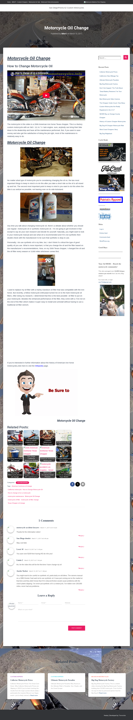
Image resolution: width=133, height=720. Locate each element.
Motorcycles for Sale (34, 2)
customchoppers (22, 482)
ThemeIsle (122, 715)
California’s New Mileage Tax (109, 76)
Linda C (20, 560)
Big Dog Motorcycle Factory (109, 84)
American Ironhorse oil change (22, 486)
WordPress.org (104, 241)
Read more (34, 695)
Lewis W (20, 549)
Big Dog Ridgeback (106, 133)
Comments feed (105, 237)
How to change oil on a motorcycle (19, 493)
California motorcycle (15, 489)
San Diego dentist (24, 538)
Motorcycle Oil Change (32, 496)
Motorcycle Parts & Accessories (50, 2)
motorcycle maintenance (16, 496)
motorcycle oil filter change (30, 500)
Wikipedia (39, 366)
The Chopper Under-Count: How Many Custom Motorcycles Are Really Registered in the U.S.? (112, 106)
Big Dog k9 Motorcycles (99, 676)
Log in (102, 229)
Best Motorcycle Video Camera (110, 99)
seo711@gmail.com (105, 282)
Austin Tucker (22, 571)
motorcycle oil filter (14, 500)
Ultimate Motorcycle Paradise (109, 80)
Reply (82, 536)
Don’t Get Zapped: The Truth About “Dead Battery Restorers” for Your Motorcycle (111, 91)
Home (9, 2)
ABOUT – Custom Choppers (20, 2)
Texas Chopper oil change (16, 503)
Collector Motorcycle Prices (108, 72)
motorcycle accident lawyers (28, 528)
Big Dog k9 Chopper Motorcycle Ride (112, 125)
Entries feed (103, 233)
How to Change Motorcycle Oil (33, 489)
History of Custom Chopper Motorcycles (113, 121)
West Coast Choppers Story (109, 129)
